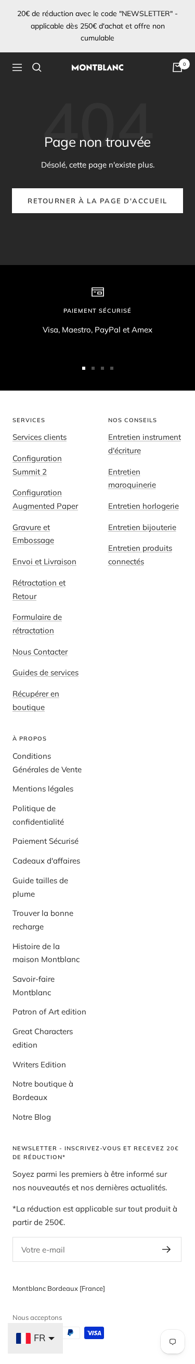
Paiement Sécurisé (45, 841)
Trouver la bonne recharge (42, 919)
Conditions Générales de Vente (47, 762)
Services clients (39, 437)
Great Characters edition (42, 1038)
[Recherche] (37, 67)
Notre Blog (31, 1117)
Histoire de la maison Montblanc (46, 953)
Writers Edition (39, 1064)
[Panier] (177, 67)
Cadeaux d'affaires (46, 861)
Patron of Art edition (49, 1012)
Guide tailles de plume (40, 887)
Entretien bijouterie (142, 527)
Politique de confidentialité (38, 815)
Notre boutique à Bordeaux (42, 1090)
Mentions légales (42, 789)
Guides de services (45, 672)
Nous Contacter (40, 652)
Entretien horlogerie (143, 506)
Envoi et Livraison (44, 561)
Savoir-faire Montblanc (33, 985)
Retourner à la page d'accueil (97, 201)
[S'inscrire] (166, 1249)
